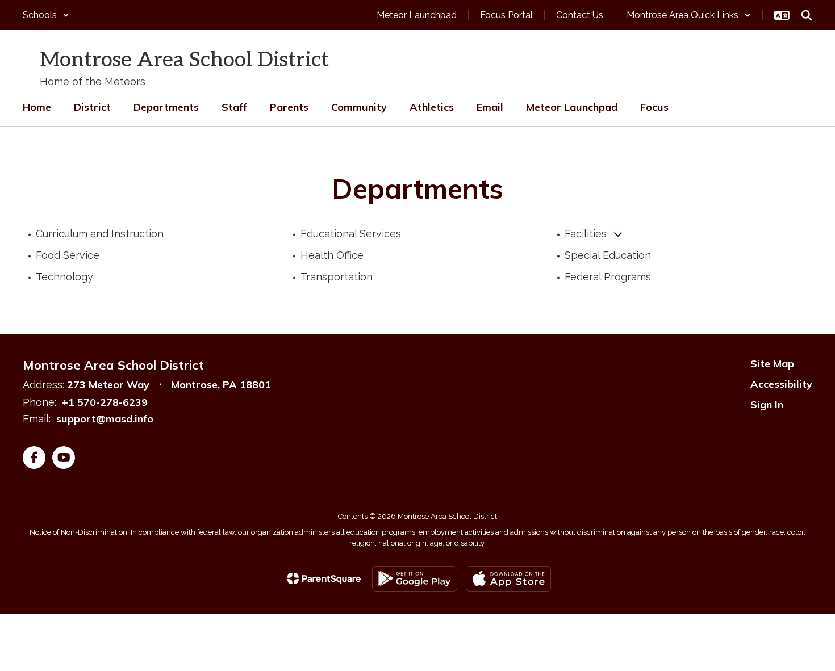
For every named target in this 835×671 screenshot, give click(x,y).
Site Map (772, 363)
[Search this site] (806, 15)
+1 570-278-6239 (105, 402)
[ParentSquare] (324, 578)
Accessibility (781, 384)
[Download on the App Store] (508, 579)
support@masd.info (104, 418)
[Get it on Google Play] (414, 579)
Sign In (766, 404)
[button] (46, 15)
